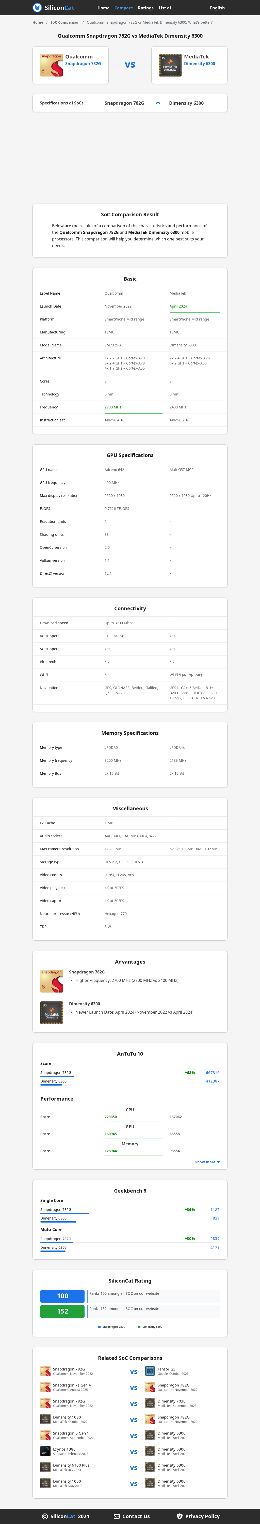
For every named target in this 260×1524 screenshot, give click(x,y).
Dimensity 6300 (199, 63)
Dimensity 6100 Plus (71, 1465)
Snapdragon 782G (83, 63)
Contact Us (136, 1516)
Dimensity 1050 (67, 1481)
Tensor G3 (166, 1368)
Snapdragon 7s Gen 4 (72, 1385)
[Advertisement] (130, 157)
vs (134, 1371)
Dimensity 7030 (172, 1401)
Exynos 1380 (64, 1449)
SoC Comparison (65, 22)
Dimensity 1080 (67, 1417)
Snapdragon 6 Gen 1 (71, 1433)
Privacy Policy (202, 1516)
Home (103, 8)
